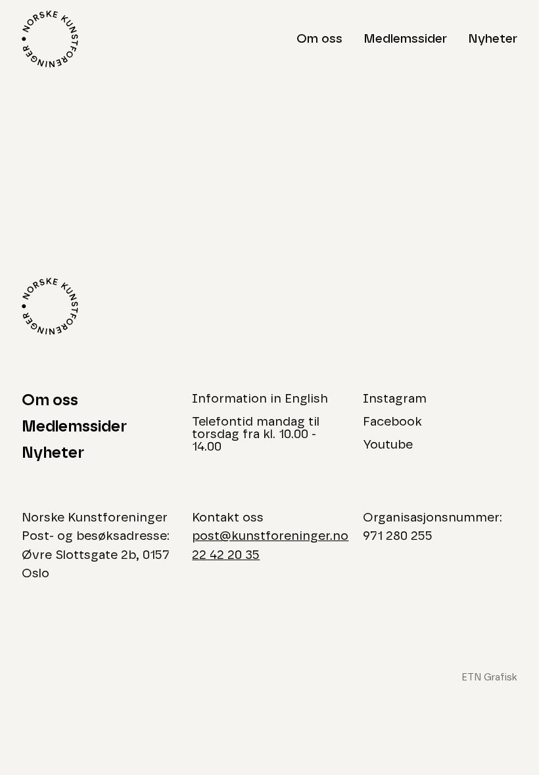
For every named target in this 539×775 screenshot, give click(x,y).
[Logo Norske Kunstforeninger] (50, 39)
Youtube (388, 445)
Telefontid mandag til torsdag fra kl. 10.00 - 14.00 (255, 434)
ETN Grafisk (489, 677)
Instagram (395, 399)
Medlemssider (405, 39)
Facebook (392, 422)
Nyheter (492, 39)
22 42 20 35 (226, 555)
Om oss (319, 39)
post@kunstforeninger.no (270, 536)
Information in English (260, 399)
